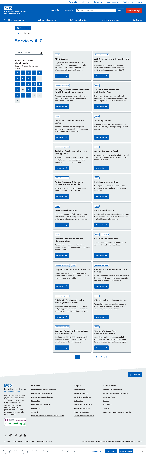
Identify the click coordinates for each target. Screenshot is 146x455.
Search (119, 10)
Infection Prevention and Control (42, 397)
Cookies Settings (97, 451)
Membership (35, 401)
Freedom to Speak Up (81, 393)
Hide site (67, 10)
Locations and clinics (110, 20)
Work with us (128, 2)
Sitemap (7, 441)
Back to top (136, 375)
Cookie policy (29, 441)
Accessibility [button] (73, 2)
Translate (53, 10)
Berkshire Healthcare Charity (112, 390)
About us (85, 2)
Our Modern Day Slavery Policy (41, 405)
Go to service (62, 76)
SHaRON (106, 408)
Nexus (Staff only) (109, 397)
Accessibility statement (44, 441)
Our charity (98, 2)
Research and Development (83, 405)
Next (103, 357)
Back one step (24, 28)
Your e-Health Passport (81, 412)
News (140, 2)
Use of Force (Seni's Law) (82, 408)
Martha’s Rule (78, 401)
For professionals (79, 390)
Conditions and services (14, 20)
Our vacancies (35, 408)
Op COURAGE (107, 405)
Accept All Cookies (126, 451)
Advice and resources (47, 20)
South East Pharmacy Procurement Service (117, 412)
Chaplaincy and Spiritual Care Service (43, 390)
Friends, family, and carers (82, 397)
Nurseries (106, 401)
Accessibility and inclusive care (84, 416)
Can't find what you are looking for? (115, 393)
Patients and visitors (78, 20)
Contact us (137, 20)
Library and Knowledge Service (41, 393)
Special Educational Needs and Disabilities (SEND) (47, 416)
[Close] (143, 451)
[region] (73, 451)
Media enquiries (112, 2)
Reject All (111, 451)
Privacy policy (17, 441)
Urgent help (131, 10)
